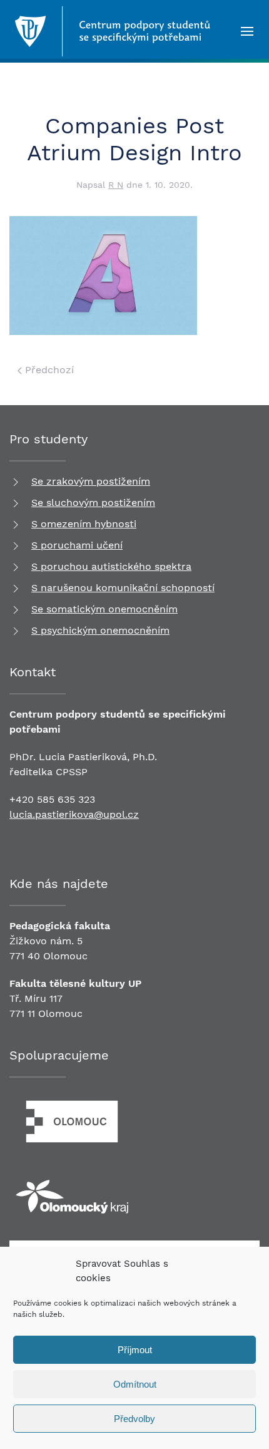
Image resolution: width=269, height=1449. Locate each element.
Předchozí (48, 370)
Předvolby (134, 1418)
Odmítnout (134, 1384)
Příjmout (135, 1349)
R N (115, 185)
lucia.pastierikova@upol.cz (74, 814)
